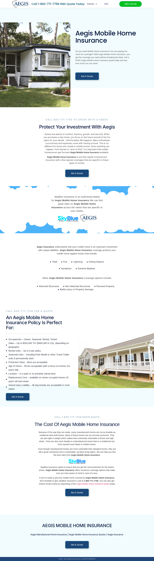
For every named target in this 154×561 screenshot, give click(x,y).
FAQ (106, 4)
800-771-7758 (63, 119)
